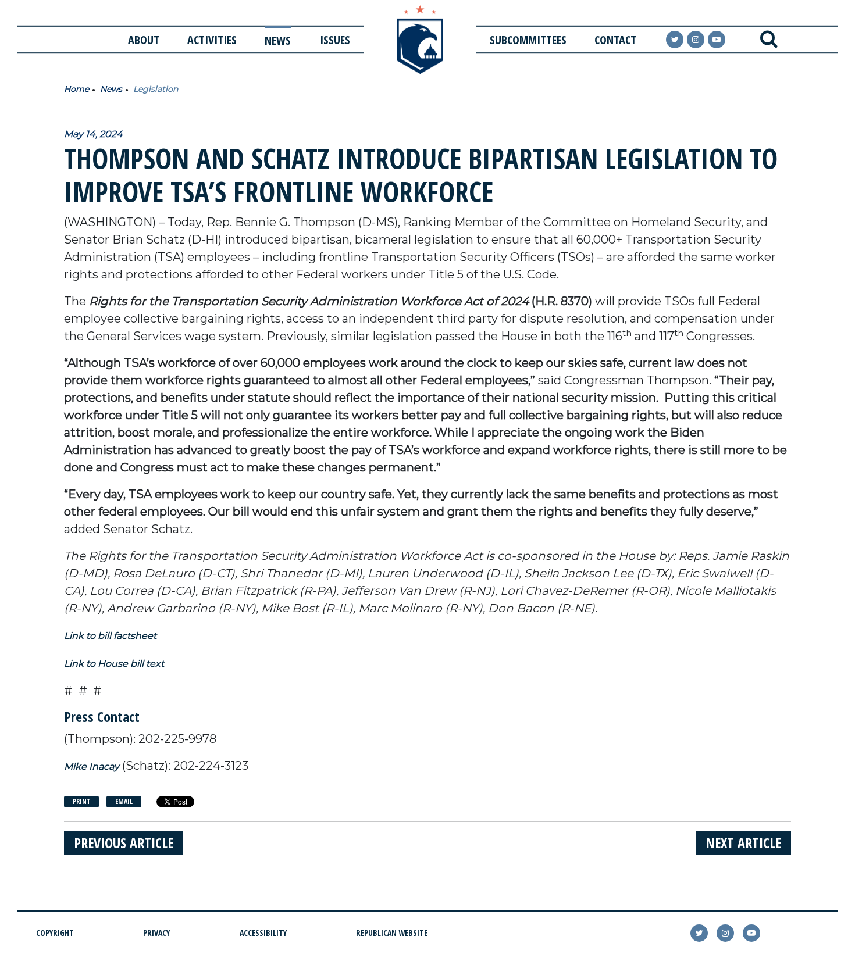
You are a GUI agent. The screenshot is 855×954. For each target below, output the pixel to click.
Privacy (156, 932)
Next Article (743, 842)
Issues (335, 40)
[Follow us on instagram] (695, 39)
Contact (615, 40)
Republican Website (392, 932)
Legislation (155, 89)
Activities (212, 40)
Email (124, 801)
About (143, 40)
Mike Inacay (91, 766)
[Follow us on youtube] (716, 39)
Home (76, 89)
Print (82, 801)
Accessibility (263, 932)
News (278, 40)
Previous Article (123, 842)
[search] (768, 39)
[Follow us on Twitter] (674, 39)
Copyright (55, 932)
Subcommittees (528, 40)
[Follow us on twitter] (699, 933)
